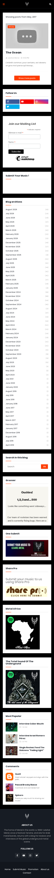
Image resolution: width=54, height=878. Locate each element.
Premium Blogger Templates (27, 866)
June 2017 (27, 407)
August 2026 (27, 209)
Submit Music (19, 869)
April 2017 (27, 416)
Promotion (33, 869)
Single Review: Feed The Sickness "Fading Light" (31, 749)
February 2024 (27, 333)
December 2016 (27, 432)
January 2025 (27, 288)
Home (8, 869)
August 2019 (27, 391)
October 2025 (27, 250)
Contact (27, 873)
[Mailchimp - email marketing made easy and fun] (25, 161)
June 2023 (27, 366)
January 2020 (27, 387)
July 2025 (27, 263)
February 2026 (27, 234)
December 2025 (27, 242)
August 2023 (27, 358)
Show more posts (27, 78)
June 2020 (27, 383)
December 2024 (27, 292)
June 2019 (27, 399)
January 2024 (27, 337)
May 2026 (27, 222)
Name (11, 142)
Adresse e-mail (15, 132)
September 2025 (27, 255)
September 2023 (27, 354)
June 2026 (27, 217)
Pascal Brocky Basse (26, 784)
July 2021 (27, 379)
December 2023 (27, 341)
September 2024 (27, 304)
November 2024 (27, 296)
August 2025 (27, 259)
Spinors (19, 795)
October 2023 (27, 350)
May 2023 (27, 370)
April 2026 (27, 226)
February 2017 (27, 424)
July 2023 (27, 362)
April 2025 (27, 275)
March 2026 (27, 230)
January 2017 (27, 428)
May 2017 (27, 412)
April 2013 (27, 445)
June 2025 (27, 267)
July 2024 (27, 312)
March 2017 (27, 420)
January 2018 (27, 403)
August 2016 (27, 436)
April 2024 (27, 325)
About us (45, 869)
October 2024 (27, 300)
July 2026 (27, 213)
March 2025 (27, 279)
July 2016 (27, 440)
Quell (18, 774)
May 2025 (27, 271)
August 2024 (27, 308)
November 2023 (27, 345)
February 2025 (27, 283)
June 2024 (27, 317)
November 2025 (27, 246)
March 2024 (27, 329)
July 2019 (27, 395)
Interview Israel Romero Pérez (32, 737)
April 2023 (27, 374)
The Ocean (13, 52)
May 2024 (27, 321)
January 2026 (27, 238)
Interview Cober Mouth (31, 723)
